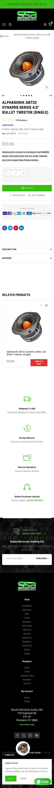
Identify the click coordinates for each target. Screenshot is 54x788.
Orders (27, 697)
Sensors (27, 633)
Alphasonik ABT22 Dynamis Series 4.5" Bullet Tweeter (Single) (26, 353)
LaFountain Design (32, 752)
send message (27, 724)
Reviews (7, 258)
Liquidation (27, 605)
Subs (27, 613)
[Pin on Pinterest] (15, 227)
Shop (27, 671)
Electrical (27, 629)
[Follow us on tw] (24, 735)
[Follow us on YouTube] (37, 735)
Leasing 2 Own (27, 675)
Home (6, 36)
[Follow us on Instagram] (30, 735)
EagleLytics (10, 754)
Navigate (27, 679)
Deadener (27, 641)
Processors (27, 645)
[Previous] (3, 96)
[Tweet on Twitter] (10, 227)
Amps (27, 617)
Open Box (27, 609)
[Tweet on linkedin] (21, 227)
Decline (23, 778)
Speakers (27, 621)
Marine (27, 649)
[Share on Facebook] (4, 227)
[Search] (10, 24)
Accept (11, 778)
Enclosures (27, 637)
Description (9, 249)
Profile (27, 701)
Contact (27, 683)
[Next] (50, 96)
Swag (27, 653)
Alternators (27, 625)
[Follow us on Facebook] (17, 735)
